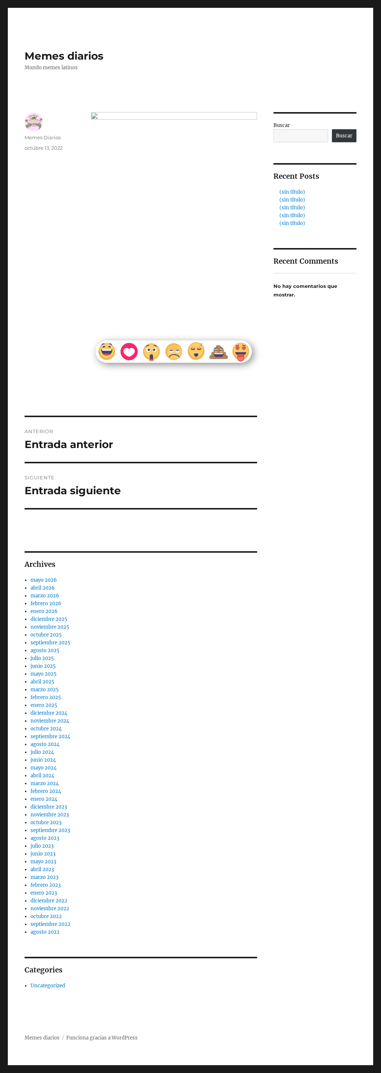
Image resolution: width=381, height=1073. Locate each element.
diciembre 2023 (49, 807)
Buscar (281, 125)
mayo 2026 (44, 580)
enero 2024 (44, 799)
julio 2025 (42, 658)
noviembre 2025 (50, 627)
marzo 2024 (45, 783)
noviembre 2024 (50, 721)
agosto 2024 (45, 744)
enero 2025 (44, 705)
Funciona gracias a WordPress (102, 1038)
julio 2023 (42, 846)
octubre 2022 (46, 916)
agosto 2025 (45, 650)
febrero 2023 (46, 885)
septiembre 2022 (50, 924)
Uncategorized (48, 985)
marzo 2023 (44, 877)
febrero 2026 (46, 603)
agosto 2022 (45, 932)
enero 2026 (44, 611)
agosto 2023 (45, 838)
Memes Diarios (43, 137)
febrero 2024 (46, 791)
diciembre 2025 (49, 619)
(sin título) (292, 192)
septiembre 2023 (50, 830)
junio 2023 (43, 854)
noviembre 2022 (50, 908)
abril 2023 (42, 869)
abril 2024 (42, 775)
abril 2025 (42, 682)
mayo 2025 (44, 674)
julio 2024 (42, 752)
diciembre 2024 (49, 713)
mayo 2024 (44, 768)
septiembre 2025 (50, 642)
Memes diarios (64, 56)
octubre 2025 (46, 635)
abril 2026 (43, 588)
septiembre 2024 (50, 736)
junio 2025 (43, 666)
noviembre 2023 (50, 815)
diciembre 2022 (49, 901)
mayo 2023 (43, 861)
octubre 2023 (46, 822)
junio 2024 (43, 760)
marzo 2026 (45, 596)
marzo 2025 (45, 689)
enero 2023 (44, 893)
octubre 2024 (46, 729)
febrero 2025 (46, 697)
